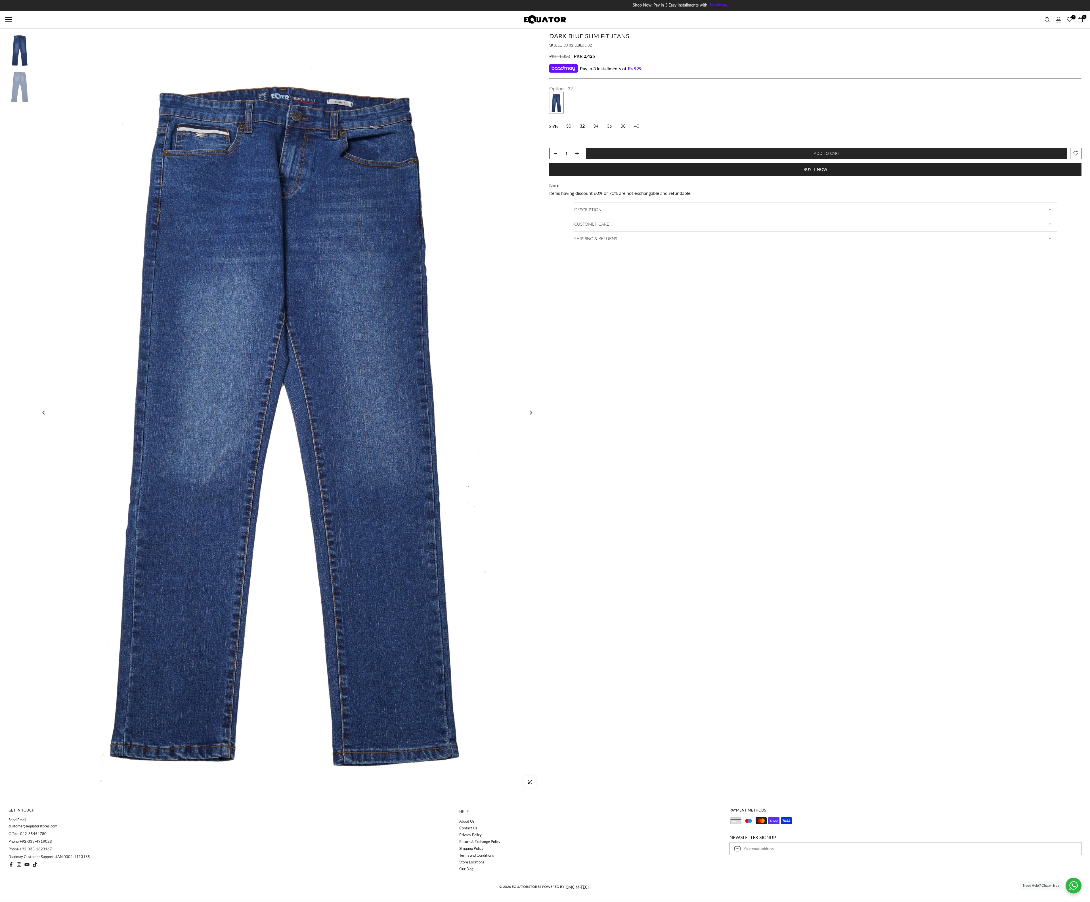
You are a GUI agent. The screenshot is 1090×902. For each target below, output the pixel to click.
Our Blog (466, 869)
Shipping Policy (471, 848)
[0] (1069, 19)
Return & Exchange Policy (479, 841)
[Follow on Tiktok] (34, 864)
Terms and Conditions (476, 855)
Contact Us (468, 828)
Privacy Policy (470, 835)
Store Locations (471, 862)
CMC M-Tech (578, 887)
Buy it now (815, 169)
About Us (467, 821)
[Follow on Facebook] (11, 864)
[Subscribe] (1071, 848)
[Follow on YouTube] (27, 864)
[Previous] (44, 412)
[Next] (530, 412)
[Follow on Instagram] (19, 864)
